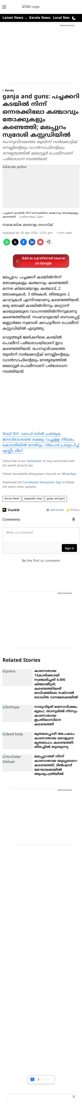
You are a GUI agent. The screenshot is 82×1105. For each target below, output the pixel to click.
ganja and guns (56, 498)
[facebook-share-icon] (23, 244)
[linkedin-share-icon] (32, 244)
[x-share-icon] (15, 244)
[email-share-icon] (40, 244)
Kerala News (39, 18)
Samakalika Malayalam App (42, 482)
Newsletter (34, 461)
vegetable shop (33, 498)
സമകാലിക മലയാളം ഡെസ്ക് (28, 225)
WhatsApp (69, 474)
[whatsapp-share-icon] (6, 244)
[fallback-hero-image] (18, 677)
